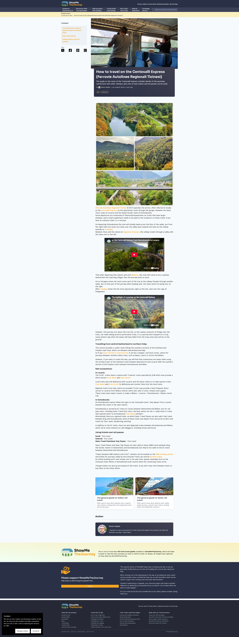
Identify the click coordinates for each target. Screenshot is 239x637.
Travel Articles (65, 625)
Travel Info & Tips (66, 15)
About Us (73, 631)
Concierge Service (145, 9)
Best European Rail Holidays (98, 9)
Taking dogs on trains (97, 625)
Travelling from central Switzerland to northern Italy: (72, 30)
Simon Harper (105, 87)
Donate (90, 586)
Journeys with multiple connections (129, 615)
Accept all (36, 631)
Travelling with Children (97, 619)
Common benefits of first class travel (101, 627)
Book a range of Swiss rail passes (158, 619)
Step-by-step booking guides (128, 623)
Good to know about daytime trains (100, 617)
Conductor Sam (65, 631)
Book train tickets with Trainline (157, 623)
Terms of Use (90, 631)
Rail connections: (69, 36)
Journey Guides (66, 617)
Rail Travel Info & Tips (124, 9)
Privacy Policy (81, 631)
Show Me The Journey (69, 612)
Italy (98, 92)
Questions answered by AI (67, 9)
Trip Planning (65, 623)
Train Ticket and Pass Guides (130, 612)
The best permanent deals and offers (130, 619)
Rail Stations (65, 619)
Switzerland (104, 92)
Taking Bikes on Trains (97, 621)
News (63, 621)
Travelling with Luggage (97, 623)
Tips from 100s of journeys (69, 627)
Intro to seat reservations (127, 621)
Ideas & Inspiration (135, 9)
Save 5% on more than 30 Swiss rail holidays (161, 617)
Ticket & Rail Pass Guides (111, 9)
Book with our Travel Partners (159, 612)
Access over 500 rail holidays (157, 615)
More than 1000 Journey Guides (81, 9)
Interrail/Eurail (123, 625)
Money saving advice (125, 617)
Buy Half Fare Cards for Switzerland (158, 621)
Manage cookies (22, 631)
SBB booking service (164, 454)
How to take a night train (98, 615)
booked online (156, 457)
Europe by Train (66, 615)
